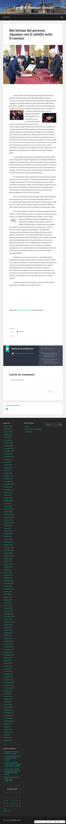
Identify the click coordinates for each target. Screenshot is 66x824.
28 (17, 806)
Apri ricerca (61, 17)
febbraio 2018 (8, 707)
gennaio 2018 (8, 710)
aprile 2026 (7, 437)
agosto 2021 (8, 591)
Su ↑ (61, 820)
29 (20, 806)
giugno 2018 (8, 696)
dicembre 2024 (9, 481)
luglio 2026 (7, 429)
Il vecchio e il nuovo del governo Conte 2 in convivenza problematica (51, 361)
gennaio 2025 (8, 478)
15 (20, 800)
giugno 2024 (8, 498)
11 (9, 800)
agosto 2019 (8, 658)
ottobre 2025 (8, 454)
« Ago (5, 811)
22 (20, 803)
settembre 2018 (9, 688)
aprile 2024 (7, 503)
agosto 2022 (8, 558)
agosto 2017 (8, 724)
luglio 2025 (7, 462)
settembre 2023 (9, 523)
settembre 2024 (9, 489)
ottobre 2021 (8, 586)
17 (7, 803)
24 (7, 806)
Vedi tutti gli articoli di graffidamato (24, 353)
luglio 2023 (7, 528)
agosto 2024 (8, 492)
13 (14, 800)
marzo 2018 (8, 704)
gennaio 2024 (8, 512)
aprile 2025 (7, 470)
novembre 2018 (9, 682)
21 (17, 803)
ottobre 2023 (8, 520)
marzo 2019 (8, 671)
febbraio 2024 (8, 509)
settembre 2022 (9, 556)
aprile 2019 (7, 669)
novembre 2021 (9, 583)
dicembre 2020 (9, 613)
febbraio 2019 (8, 674)
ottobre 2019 (8, 652)
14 (17, 800)
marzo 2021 (8, 605)
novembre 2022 (9, 550)
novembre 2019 (9, 649)
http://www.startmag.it (23, 310)
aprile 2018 (7, 702)
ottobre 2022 (8, 553)
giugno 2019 (8, 663)
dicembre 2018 (9, 680)
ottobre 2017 (8, 718)
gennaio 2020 (8, 644)
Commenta (51, 391)
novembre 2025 (9, 451)
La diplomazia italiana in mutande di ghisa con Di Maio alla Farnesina (51, 354)
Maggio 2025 (8, 467)
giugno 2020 (8, 630)
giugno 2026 (8, 432)
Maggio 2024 (8, 500)
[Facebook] (7, 409)
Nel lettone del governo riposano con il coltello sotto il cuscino (30, 34)
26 (12, 806)
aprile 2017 (7, 735)
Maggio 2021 (8, 600)
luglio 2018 (7, 693)
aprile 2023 (7, 536)
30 (4, 808)
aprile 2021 (7, 602)
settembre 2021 (9, 589)
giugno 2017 (8, 729)
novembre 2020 (9, 616)
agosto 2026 (8, 426)
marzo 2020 (8, 638)
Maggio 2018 (8, 699)
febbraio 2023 (8, 542)
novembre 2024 (9, 484)
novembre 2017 (9, 715)
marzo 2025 (8, 473)
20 (14, 803)
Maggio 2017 (8, 732)
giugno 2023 (8, 531)
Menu (7, 17)
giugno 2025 (8, 465)
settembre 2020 (9, 622)
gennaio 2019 (8, 677)
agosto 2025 (8, 459)
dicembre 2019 (9, 647)
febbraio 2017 (8, 740)
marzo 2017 (8, 737)
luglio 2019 (7, 660)
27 (14, 806)
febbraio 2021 (8, 608)
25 (9, 806)
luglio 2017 (7, 726)
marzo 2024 (8, 506)
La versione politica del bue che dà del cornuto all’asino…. (12, 758)
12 (12, 800)
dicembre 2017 (9, 713)
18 (9, 803)
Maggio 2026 (8, 434)
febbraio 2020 (8, 641)
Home (27, 426)
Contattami (28, 432)
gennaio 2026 (8, 445)
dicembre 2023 (9, 514)
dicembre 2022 (9, 547)
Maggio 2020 (8, 633)
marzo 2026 (8, 440)
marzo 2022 (8, 572)
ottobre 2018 (8, 685)
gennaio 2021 (8, 611)
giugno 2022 (8, 564)
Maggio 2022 (8, 567)
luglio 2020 (7, 627)
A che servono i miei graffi (33, 429)
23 (4, 806)
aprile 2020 (7, 636)
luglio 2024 (7, 495)
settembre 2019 (9, 655)
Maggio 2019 (8, 666)
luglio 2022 (7, 561)
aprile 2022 (7, 569)
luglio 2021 (7, 594)
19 (12, 803)
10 (7, 800)
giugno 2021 (8, 597)
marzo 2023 (8, 539)
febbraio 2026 (8, 443)
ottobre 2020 (8, 619)
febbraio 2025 (8, 476)
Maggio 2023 (8, 534)
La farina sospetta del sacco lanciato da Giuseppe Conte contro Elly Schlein (12, 764)
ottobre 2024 (8, 487)
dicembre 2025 (9, 448)
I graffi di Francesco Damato (33, 7)
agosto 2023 (8, 525)
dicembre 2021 (9, 580)
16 (4, 803)
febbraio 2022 (8, 575)
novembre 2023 (9, 517)
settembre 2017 (9, 721)
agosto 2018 (8, 691)
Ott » (9, 811)
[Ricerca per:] (54, 425)
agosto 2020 (8, 624)
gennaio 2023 (8, 545)
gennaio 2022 (8, 578)
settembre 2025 (9, 456)
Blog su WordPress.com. (11, 820)
